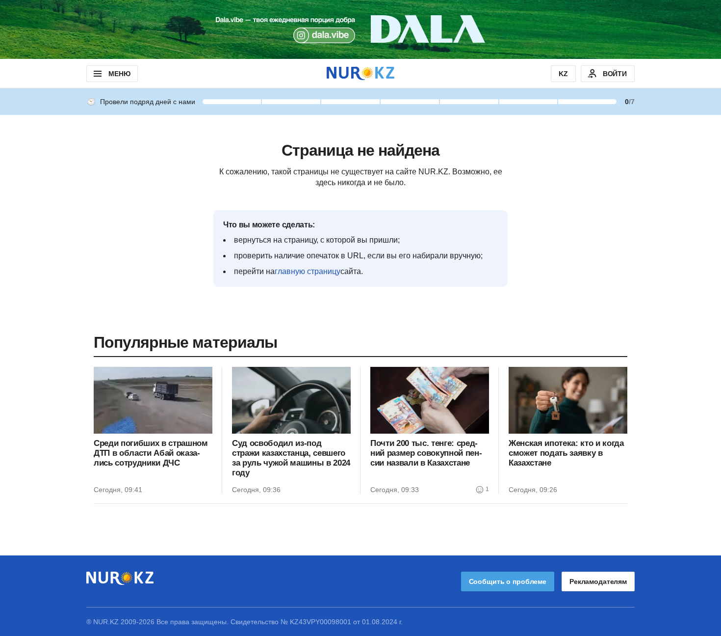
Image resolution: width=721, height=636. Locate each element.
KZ (563, 74)
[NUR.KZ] (360, 73)
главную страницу (307, 271)
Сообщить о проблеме (507, 581)
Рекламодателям (598, 581)
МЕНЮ (119, 74)
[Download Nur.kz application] (360, 29)
